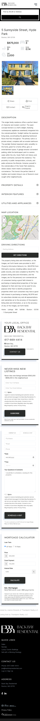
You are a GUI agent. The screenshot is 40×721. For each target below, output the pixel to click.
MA (16, 309)
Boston (29, 309)
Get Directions (20, 255)
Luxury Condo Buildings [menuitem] (9, 650)
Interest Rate (8, 568)
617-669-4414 (13, 339)
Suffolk (22, 309)
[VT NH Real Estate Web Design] (20, 714)
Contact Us (15, 352)
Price (6, 552)
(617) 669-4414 (13, 666)
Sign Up (10, 671)
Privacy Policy (22, 405)
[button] (20, 17)
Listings (10, 309)
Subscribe (14, 413)
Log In (3, 671)
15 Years (17, 546)
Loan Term (7, 542)
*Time (6, 462)
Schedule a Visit (27, 433)
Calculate (14, 580)
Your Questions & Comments (13, 470)
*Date (6, 454)
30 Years (9, 546)
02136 (36, 309)
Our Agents (29, 349)
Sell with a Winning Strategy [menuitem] (11, 652)
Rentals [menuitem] (4, 647)
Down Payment (9, 560)
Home (3, 309)
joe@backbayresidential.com (11, 668)
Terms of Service (13, 523)
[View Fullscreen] (4, 225)
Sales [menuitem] (3, 644)
